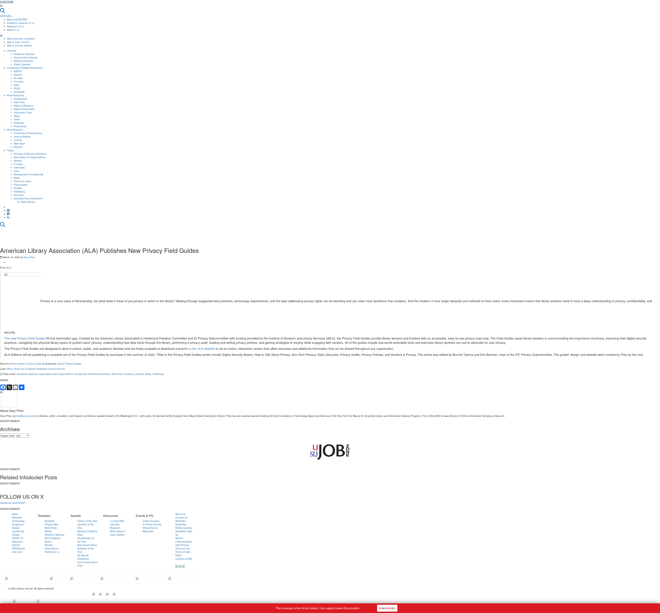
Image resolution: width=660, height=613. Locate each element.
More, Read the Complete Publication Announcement (36, 368)
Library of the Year (87, 521)
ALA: (9, 267)
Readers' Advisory (54, 534)
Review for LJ (52, 552)
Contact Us (181, 517)
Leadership (18, 531)
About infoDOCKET (17, 19)
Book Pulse (51, 527)
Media (48, 531)
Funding (128, 374)
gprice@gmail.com (23, 416)
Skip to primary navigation (21, 38)
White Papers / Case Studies (118, 532)
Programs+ (18, 524)
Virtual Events (150, 527)
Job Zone (17, 552)
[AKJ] (51, 578)
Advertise (180, 521)
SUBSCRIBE (7, 1)
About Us (180, 514)
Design (16, 527)
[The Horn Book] (71, 578)
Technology (18, 521)
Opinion (16, 545)
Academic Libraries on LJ (20, 23)
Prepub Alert (51, 524)
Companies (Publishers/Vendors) (92, 374)
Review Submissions (51, 546)
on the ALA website (201, 348)
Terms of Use (182, 548)
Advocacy (17, 541)
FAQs (178, 555)
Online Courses (151, 521)
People (16, 534)
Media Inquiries (183, 527)
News (148, 374)
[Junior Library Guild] (102, 578)
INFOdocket (18, 548)
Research (115, 527)
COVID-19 (17, 538)
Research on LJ (15, 26)
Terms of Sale (182, 552)
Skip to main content (18, 42)
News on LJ (13, 29)
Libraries (139, 374)
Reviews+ (17, 517)
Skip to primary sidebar (19, 45)
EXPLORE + (6, 16)
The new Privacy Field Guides (24, 338)
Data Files (117, 374)
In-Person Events (152, 524)
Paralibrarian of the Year (85, 539)
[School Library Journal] (169, 578)
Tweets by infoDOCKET (13, 503)
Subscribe (180, 524)
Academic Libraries (27, 374)
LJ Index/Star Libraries (117, 522)
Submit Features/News (183, 539)
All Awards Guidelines (83, 557)
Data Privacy (182, 545)
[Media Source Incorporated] (6, 578)
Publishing (158, 374)
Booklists (49, 521)
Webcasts (148, 531)
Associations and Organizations (56, 374)
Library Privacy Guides (69, 363)
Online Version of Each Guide (26, 363)
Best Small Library (87, 545)
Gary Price (29, 257)
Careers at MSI (183, 558)
